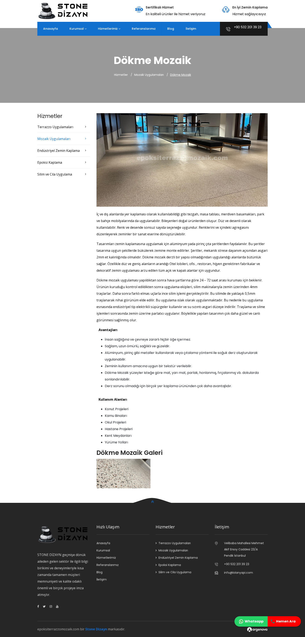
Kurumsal (77, 29)
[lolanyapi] (38, 606)
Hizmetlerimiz (108, 29)
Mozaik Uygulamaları (53, 138)
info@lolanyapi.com (238, 573)
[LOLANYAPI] (57, 606)
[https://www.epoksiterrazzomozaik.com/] (63, 10)
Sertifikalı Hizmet (160, 7)
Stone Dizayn (96, 629)
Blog (170, 29)
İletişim (191, 29)
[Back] (152, 500)
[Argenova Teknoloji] (257, 629)
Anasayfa (50, 29)
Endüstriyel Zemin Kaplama (58, 150)
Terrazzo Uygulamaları (55, 127)
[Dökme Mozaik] (123, 473)
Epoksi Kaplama (49, 162)
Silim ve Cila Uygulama (54, 174)
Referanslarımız (144, 29)
